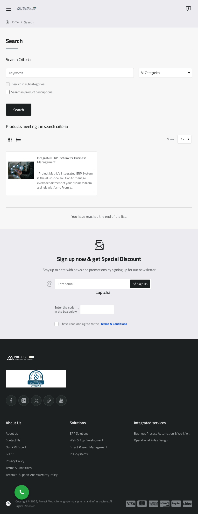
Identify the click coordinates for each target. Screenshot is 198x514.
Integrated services (150, 422)
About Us (13, 422)
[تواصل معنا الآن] (21, 492)
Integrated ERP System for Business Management (61, 160)
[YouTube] (61, 400)
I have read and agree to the (93, 324)
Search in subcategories (27, 84)
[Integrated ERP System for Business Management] (21, 170)
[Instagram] (23, 400)
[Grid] (10, 139)
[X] (36, 400)
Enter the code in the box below (66, 309)
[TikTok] (48, 400)
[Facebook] (11, 400)
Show (170, 139)
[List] (18, 139)
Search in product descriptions (31, 92)
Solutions (78, 422)
